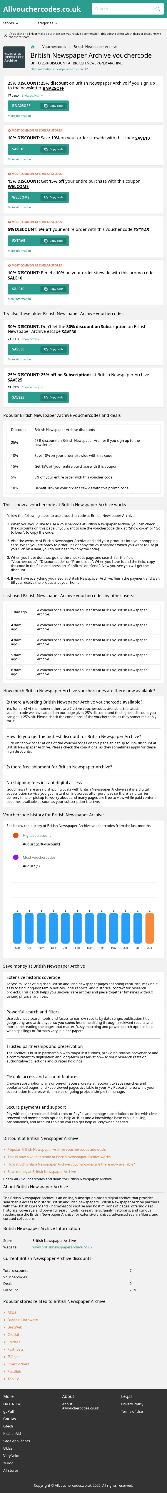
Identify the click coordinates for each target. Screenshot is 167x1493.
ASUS (12, 1312)
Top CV (13, 1378)
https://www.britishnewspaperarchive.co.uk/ (59, 69)
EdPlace (14, 1342)
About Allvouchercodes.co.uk (80, 1406)
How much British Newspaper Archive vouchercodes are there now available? (71, 1164)
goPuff (8, 1411)
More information (19, 115)
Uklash (9, 1448)
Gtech (8, 1426)
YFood (8, 1463)
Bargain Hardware (23, 1319)
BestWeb (15, 1327)
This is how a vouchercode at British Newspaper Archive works (59, 1156)
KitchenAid (12, 1433)
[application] (83, 914)
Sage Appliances (16, 1441)
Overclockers (18, 1364)
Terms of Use (132, 1411)
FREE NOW (12, 1404)
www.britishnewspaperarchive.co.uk (62, 1247)
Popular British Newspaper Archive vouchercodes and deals (57, 1149)
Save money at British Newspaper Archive (42, 1171)
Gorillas (9, 1418)
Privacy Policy (132, 1404)
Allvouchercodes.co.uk (42, 9)
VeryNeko (11, 1455)
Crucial (13, 1334)
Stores (9, 23)
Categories (44, 23)
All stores (10, 1470)
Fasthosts (15, 1349)
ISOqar (13, 1356)
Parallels (15, 1371)
